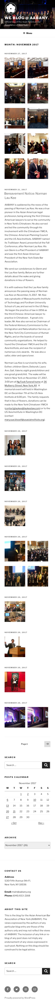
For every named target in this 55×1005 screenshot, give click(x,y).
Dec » (41, 823)
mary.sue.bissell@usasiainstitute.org (24, 419)
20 (7, 811)
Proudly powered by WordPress (20, 997)
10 (34, 800)
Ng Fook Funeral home (29, 381)
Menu (29, 33)
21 (14, 811)
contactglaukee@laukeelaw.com (22, 408)
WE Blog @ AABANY (26, 18)
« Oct (13, 823)
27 (7, 817)
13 (7, 805)
